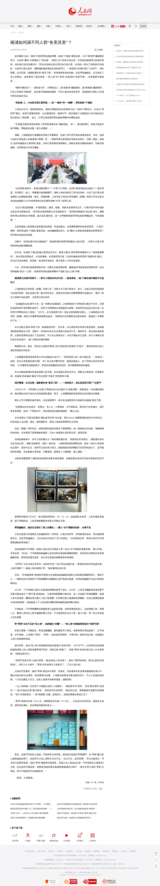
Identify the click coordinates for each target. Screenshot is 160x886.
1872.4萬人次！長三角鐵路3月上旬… (128, 95)
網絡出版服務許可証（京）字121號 (92, 868)
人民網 (13, 32)
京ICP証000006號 (111, 868)
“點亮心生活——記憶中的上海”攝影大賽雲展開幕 (29, 813)
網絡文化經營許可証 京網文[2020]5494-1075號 (63, 868)
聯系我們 (133, 851)
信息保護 (124, 851)
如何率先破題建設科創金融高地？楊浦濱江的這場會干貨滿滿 (80, 804)
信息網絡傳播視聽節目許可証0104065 (34, 868)
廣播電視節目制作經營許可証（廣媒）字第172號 (108, 864)
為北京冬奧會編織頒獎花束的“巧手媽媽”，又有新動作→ (32, 804)
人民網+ (28, 841)
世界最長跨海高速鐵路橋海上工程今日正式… (131, 90)
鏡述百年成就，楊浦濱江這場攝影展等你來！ (74, 818)
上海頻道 (21, 32)
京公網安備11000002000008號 (128, 868)
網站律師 (115, 851)
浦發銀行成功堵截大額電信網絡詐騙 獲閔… (131, 84)
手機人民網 (40, 841)
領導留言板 (53, 841)
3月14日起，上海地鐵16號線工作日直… (130, 101)
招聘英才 (60, 851)
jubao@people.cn (101, 855)
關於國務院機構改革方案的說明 (127, 79)
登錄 (144, 26)
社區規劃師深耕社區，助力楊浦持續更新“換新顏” (76, 809)
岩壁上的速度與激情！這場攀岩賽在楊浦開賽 (27, 818)
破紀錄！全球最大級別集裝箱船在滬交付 (130, 51)
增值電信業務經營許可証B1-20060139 (77, 864)
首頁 (12, 26)
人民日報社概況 (29, 851)
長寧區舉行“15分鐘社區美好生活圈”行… (130, 73)
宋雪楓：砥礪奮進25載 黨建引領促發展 (129, 62)
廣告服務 (70, 851)
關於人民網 (41, 851)
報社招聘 (51, 851)
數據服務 (97, 851)
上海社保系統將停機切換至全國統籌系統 (130, 56)
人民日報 (14, 841)
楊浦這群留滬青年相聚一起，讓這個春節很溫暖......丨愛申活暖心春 (36, 809)
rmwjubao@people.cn (109, 860)
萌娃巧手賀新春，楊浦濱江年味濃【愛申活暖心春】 (77, 813)
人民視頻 (66, 841)
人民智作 (92, 841)
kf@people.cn (60, 860)
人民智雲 (79, 841)
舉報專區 (79, 26)
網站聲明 (106, 851)
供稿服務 (88, 851)
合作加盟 (79, 851)
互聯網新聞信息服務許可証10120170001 (49, 864)
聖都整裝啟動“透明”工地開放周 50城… (129, 67)
